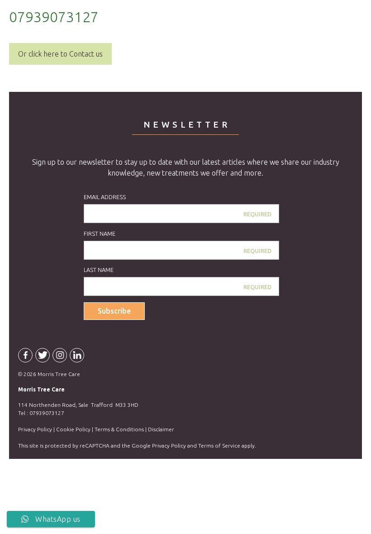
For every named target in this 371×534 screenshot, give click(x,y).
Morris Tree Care (63, 29)
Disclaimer (161, 429)
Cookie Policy (73, 429)
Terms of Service (219, 445)
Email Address (105, 197)
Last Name (99, 270)
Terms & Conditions (119, 429)
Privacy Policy (35, 429)
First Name (99, 233)
